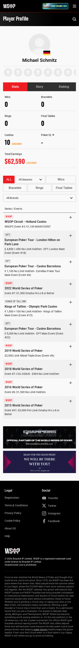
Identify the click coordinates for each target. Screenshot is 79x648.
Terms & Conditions (16, 505)
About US (10, 528)
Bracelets (15, 188)
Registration (12, 497)
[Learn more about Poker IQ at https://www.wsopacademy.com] (53, 135)
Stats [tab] (15, 87)
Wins (61, 179)
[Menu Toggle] (74, 6)
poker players (41, 629)
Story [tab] (39, 87)
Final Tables (64, 188)
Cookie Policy (13, 520)
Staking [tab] (64, 87)
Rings (39, 188)
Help (7, 536)
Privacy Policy (13, 513)
